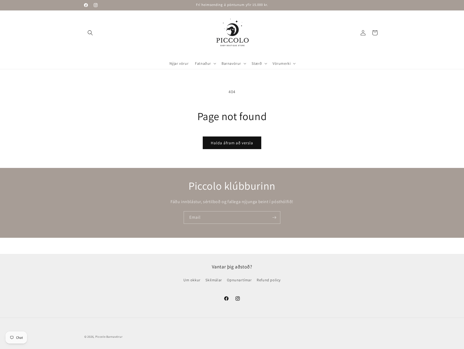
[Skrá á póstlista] (274, 217)
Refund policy (269, 280)
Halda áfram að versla (232, 142)
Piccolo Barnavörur (109, 337)
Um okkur (192, 280)
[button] (90, 33)
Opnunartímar (239, 280)
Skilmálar (213, 280)
